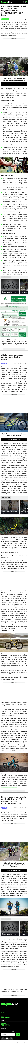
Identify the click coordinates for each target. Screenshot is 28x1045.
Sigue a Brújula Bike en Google (14, 84)
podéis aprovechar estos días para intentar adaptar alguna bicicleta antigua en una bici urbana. (14, 785)
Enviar (17, 1034)
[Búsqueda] (23, 2)
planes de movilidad (7, 626)
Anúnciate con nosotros (6, 1015)
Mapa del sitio (4, 1014)
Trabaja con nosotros (5, 1017)
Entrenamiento (5, 19)
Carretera (4, 363)
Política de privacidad (5, 1025)
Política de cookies (5, 1024)
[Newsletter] (26, 2)
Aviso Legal (3, 1023)
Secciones (3, 1012)
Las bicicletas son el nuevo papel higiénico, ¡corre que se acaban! (9, 511)
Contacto (3, 1016)
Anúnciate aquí (14, 38)
